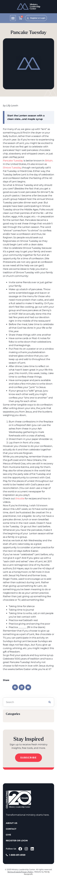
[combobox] (24, 702)
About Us (11, 823)
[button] (13, 18)
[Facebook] (20, 849)
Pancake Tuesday (13, 160)
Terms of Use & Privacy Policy (20, 872)
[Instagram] (26, 849)
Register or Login (17, 840)
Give (8, 834)
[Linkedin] (32, 849)
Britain (49, 160)
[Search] (49, 702)
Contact (11, 829)
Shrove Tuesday (12, 167)
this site (19, 498)
